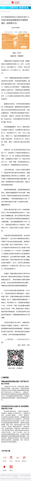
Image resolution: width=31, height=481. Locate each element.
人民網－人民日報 (22, 32)
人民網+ (11, 461)
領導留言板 (23, 461)
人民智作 (11, 470)
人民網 (2, 11)
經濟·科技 (7, 11)
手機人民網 (17, 461)
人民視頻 (4, 470)
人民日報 (4, 461)
